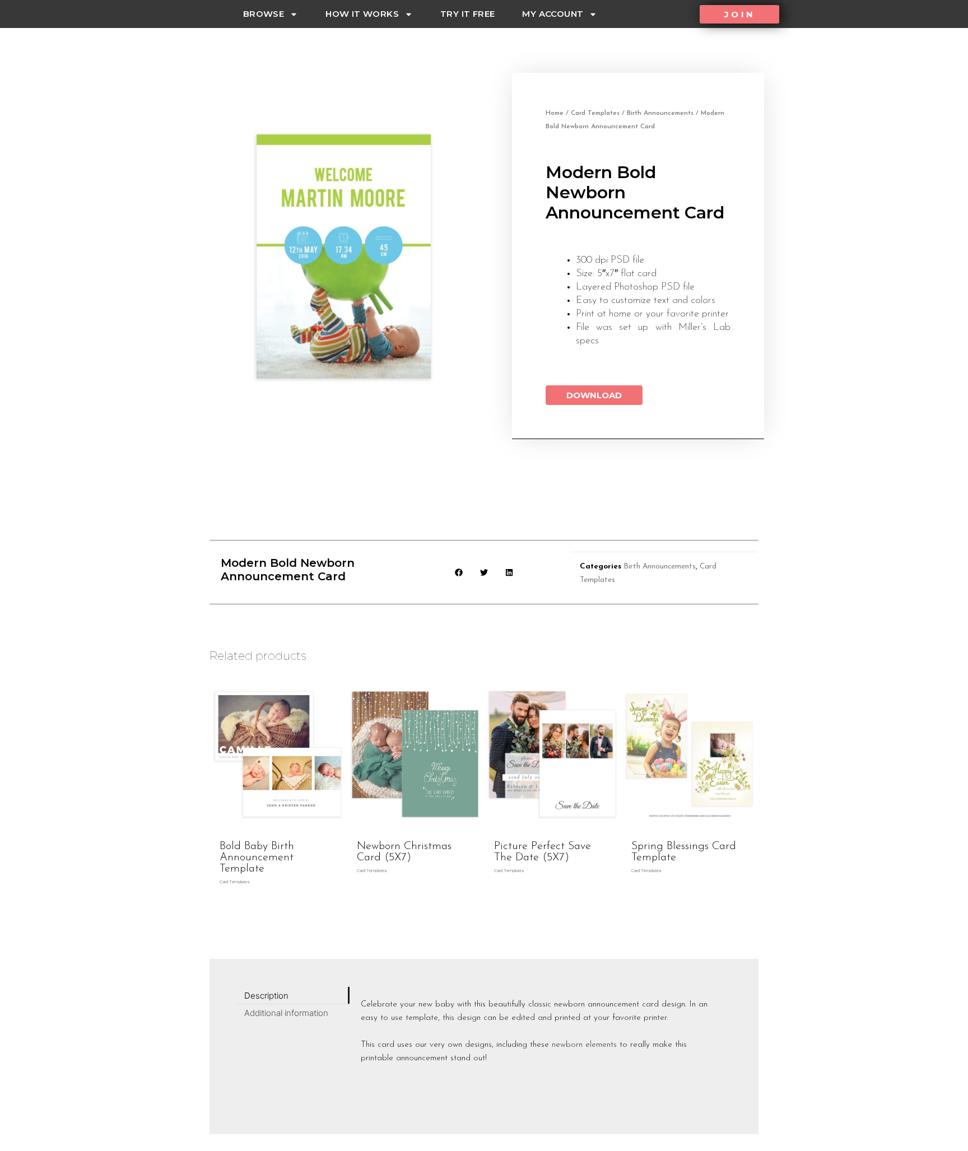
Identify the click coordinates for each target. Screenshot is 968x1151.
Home (555, 113)
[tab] (294, 995)
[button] (739, 14)
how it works (362, 13)
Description (266, 995)
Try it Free (467, 13)
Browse (263, 13)
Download (594, 395)
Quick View (278, 823)
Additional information (286, 1013)
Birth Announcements (660, 113)
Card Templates (595, 113)
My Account (552, 13)
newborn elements (584, 1045)
